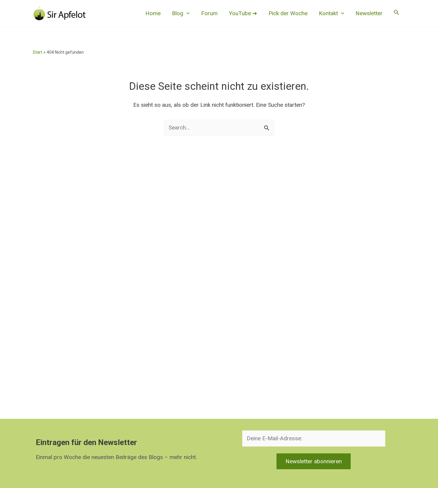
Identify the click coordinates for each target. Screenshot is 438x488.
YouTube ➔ (243, 13)
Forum (209, 13)
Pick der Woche (287, 13)
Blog (177, 13)
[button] (186, 13)
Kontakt (328, 13)
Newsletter (369, 13)
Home (153, 13)
